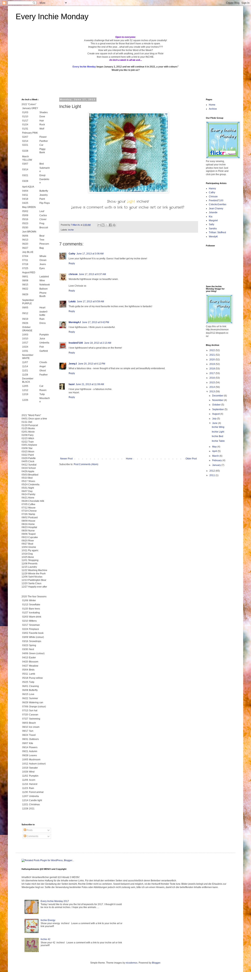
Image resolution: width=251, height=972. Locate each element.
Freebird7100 (216, 200)
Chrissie (213, 196)
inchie (71, 230)
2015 (212, 382)
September (218, 409)
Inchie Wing (218, 427)
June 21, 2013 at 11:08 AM (90, 384)
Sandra (213, 228)
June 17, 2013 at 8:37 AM (92, 274)
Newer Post (66, 458)
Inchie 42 (45, 939)
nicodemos (131, 962)
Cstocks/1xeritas (218, 204)
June (215, 423)
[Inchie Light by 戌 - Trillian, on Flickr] (128, 192)
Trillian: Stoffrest (217, 232)
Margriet (213, 220)
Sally (211, 224)
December (218, 395)
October (216, 404)
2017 (212, 373)
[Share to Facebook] (110, 225)
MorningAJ (75, 322)
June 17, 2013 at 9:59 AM (90, 301)
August (216, 414)
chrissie (73, 274)
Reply (72, 263)
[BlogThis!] (103, 225)
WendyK (213, 236)
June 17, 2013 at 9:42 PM (95, 322)
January (216, 465)
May (214, 446)
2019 (212, 364)
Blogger (156, 962)
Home (129, 458)
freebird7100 (76, 343)
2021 (212, 354)
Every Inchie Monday (52, 16)
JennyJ (73, 363)
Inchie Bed (217, 436)
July (214, 418)
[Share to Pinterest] (114, 225)
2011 (212, 475)
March (215, 456)
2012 (212, 470)
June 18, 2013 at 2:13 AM (97, 343)
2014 (212, 387)
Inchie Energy (48, 920)
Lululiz (72, 301)
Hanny (212, 188)
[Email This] (99, 225)
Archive (213, 108)
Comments (32, 836)
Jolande (213, 212)
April (215, 451)
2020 (212, 359)
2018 (212, 368)
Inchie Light (218, 431)
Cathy (72, 253)
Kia (210, 216)
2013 (212, 391)
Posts (29, 830)
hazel (72, 384)
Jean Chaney (216, 208)
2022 (212, 350)
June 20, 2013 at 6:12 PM (91, 363)
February (217, 460)
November (218, 400)
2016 (212, 377)
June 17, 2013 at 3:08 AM (90, 253)
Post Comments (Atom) (86, 464)
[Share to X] (107, 225)
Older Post (191, 458)
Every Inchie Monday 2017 (55, 901)
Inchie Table (218, 441)
